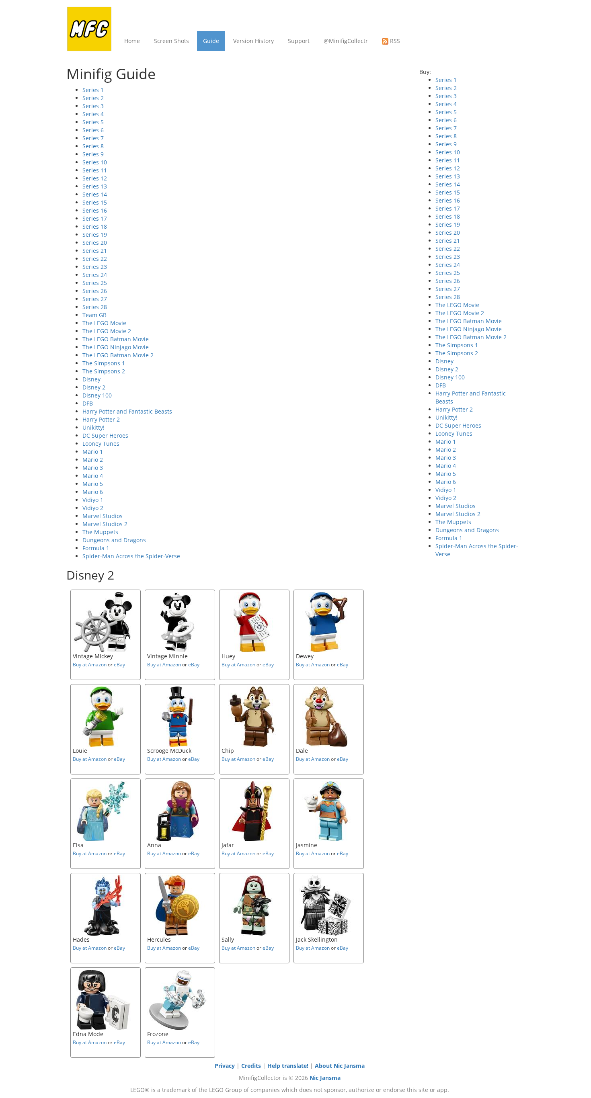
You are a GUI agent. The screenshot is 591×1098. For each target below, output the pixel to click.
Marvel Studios (102, 516)
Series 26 (94, 291)
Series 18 (94, 226)
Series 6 (93, 130)
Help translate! (287, 1065)
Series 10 (94, 162)
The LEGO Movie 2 (106, 331)
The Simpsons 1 (103, 363)
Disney (91, 379)
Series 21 (94, 250)
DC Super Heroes (105, 435)
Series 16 (94, 210)
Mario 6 (92, 492)
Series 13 (94, 186)
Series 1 (93, 90)
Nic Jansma (325, 1078)
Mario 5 (92, 484)
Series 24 (94, 275)
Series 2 (93, 98)
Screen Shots (171, 41)
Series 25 (94, 283)
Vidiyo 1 (92, 500)
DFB (87, 403)
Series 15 (94, 202)
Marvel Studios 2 (104, 524)
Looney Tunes (100, 443)
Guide (211, 41)
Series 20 (94, 242)
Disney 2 (93, 387)
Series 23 (94, 266)
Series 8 (93, 146)
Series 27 (94, 299)
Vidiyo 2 (92, 508)
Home (132, 41)
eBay (119, 664)
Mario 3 (92, 467)
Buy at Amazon (90, 664)
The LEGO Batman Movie (115, 339)
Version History (253, 41)
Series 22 (94, 258)
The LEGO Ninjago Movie (115, 347)
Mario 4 (92, 475)
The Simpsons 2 (103, 371)
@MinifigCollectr (346, 41)
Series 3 (93, 106)
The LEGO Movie (104, 323)
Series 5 (93, 122)
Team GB (94, 315)
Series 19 (94, 234)
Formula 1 (95, 548)
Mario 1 (92, 451)
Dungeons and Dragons (114, 540)
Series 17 (94, 218)
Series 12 (94, 178)
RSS (394, 41)
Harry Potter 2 (101, 419)
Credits (251, 1065)
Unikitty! (93, 427)
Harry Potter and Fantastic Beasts (127, 411)
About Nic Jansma (340, 1065)
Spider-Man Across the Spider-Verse (131, 556)
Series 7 (93, 138)
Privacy (225, 1065)
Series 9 (93, 154)
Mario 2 (92, 459)
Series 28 (94, 307)
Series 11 (94, 170)
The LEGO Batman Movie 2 (118, 355)
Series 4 (93, 114)
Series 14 (94, 194)
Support (299, 41)
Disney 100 (97, 395)
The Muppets (100, 532)
